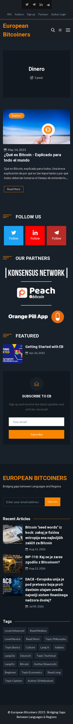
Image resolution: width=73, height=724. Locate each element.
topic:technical (46, 655)
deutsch (25, 655)
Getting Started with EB (44, 347)
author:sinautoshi (45, 664)
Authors (19, 14)
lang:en (10, 664)
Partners (43, 14)
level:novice (12, 639)
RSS (9, 14)
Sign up (31, 14)
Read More (13, 189)
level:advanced (14, 630)
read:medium (38, 630)
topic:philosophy (55, 639)
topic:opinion (13, 680)
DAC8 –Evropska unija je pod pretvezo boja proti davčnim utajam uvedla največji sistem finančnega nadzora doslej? (46, 589)
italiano (59, 647)
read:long (54, 672)
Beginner (17, 115)
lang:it (44, 647)
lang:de (10, 655)
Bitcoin (24, 664)
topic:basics (12, 647)
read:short (33, 639)
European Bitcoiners (35, 478)
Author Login (58, 14)
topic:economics (31, 672)
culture (30, 647)
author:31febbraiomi (40, 680)
